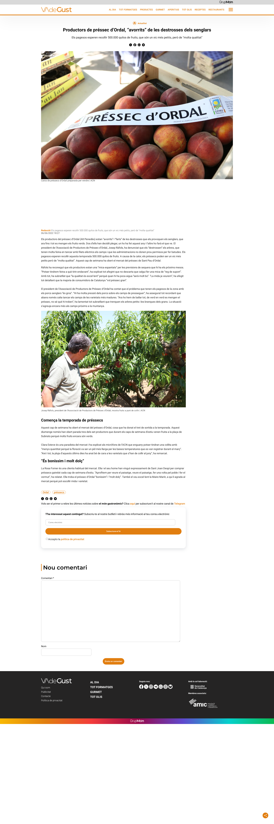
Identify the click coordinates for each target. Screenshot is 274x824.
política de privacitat (72, 539)
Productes (146, 9)
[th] (165, 688)
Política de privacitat (51, 700)
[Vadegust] (36, 14)
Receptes (200, 9)
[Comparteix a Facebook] (134, 45)
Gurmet (160, 9)
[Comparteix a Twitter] (130, 45)
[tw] (146, 688)
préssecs (59, 492)
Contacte (46, 696)
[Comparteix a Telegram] (143, 45)
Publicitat (46, 691)
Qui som (45, 687)
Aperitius (173, 9)
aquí (132, 503)
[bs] (170, 688)
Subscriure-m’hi (113, 531)
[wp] (161, 688)
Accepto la (66, 539)
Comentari (47, 578)
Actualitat (142, 23)
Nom (43, 646)
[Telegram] (156, 688)
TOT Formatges (128, 9)
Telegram (179, 503)
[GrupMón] (226, 2)
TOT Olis (187, 9)
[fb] (141, 688)
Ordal (46, 492)
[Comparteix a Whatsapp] (139, 45)
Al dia (112, 9)
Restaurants (216, 9)
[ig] (151, 688)
